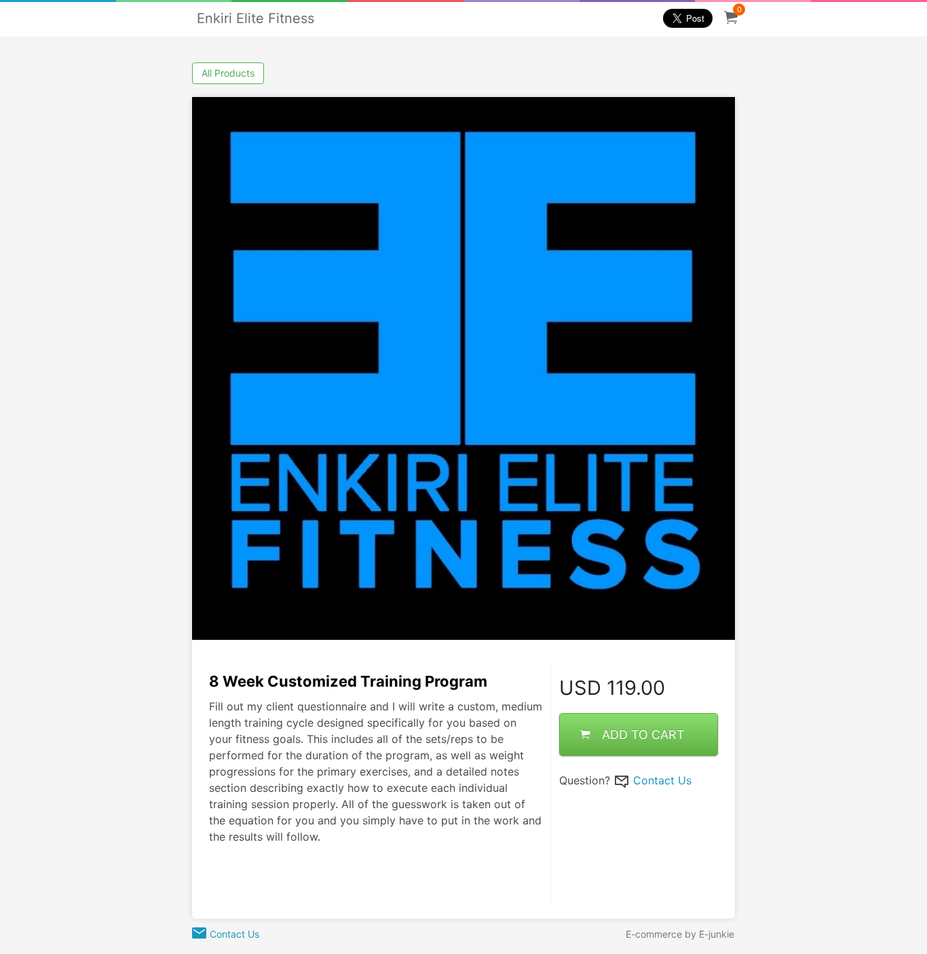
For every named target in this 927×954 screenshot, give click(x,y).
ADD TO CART (643, 734)
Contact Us (662, 780)
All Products (228, 73)
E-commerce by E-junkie (680, 934)
